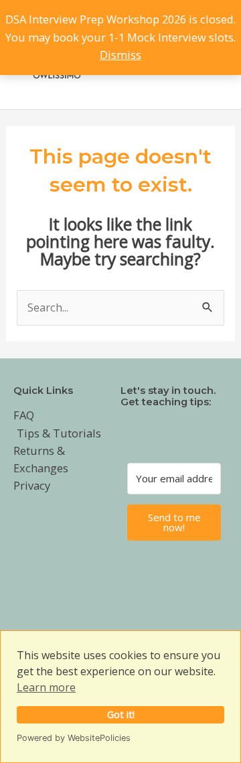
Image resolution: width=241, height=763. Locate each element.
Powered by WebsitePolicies (74, 738)
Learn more (46, 687)
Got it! (121, 714)
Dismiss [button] (120, 54)
